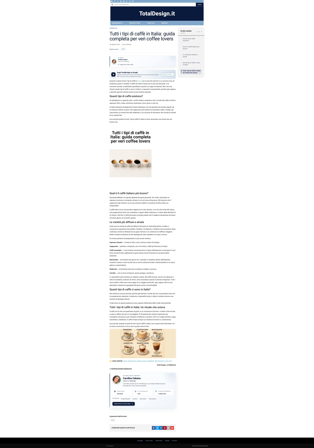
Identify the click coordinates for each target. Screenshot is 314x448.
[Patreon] (133, 1)
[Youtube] (123, 1)
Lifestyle (113, 28)
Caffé (123, 49)
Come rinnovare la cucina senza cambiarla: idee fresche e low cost (147, 361)
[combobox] (153, 4)
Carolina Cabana (132, 378)
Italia (139, 81)
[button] (154, 428)
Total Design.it (110, 446)
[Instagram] (114, 1)
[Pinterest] (120, 1)
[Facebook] (111, 1)
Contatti (167, 440)
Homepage (140, 440)
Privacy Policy (149, 440)
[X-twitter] (117, 1)
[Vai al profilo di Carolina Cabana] (114, 61)
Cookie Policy (159, 440)
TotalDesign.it (157, 13)
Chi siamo (174, 440)
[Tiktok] (130, 1)
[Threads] (127, 1)
